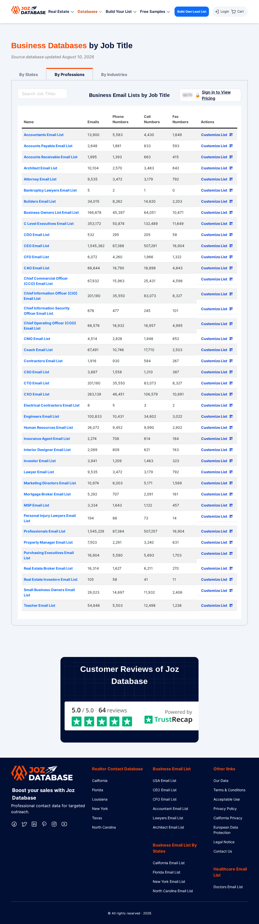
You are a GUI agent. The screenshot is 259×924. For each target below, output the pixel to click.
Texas (97, 818)
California (99, 780)
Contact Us (222, 851)
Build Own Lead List (191, 11)
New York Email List (169, 881)
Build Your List (119, 11)
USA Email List (164, 780)
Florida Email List (166, 872)
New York (100, 808)
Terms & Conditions (229, 790)
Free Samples (152, 11)
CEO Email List (165, 790)
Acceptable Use (226, 799)
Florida (97, 790)
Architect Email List (168, 827)
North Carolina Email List (173, 891)
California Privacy (227, 818)
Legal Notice (223, 842)
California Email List (169, 863)
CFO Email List (165, 799)
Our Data (220, 780)
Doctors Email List (228, 887)
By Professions (69, 74)
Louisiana (99, 799)
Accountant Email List (170, 808)
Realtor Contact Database (117, 768)
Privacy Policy (225, 808)
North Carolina (104, 827)
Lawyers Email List (168, 818)
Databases (87, 11)
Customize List (214, 135)
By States (28, 74)
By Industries (114, 74)
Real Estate (58, 11)
